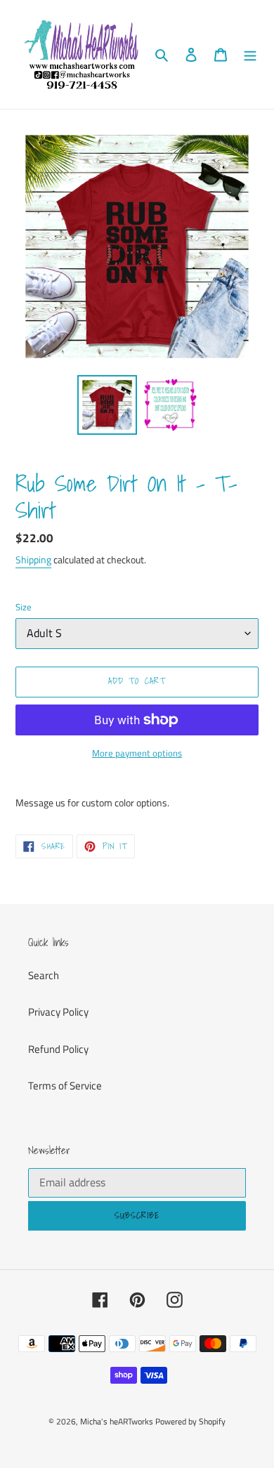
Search (43, 975)
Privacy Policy (58, 1012)
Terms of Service (65, 1085)
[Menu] (250, 54)
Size (23, 607)
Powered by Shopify (190, 1421)
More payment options (137, 753)
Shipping (33, 559)
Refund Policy (58, 1049)
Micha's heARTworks (116, 1421)
